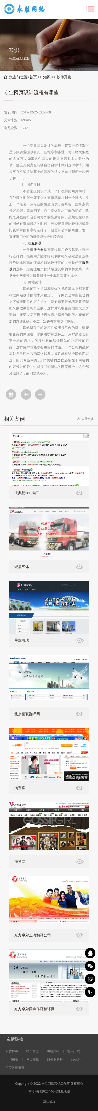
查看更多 (88, 419)
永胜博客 (11, 1051)
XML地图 (63, 1091)
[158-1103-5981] (90, 992)
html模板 (11, 1059)
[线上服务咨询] (90, 953)
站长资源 (32, 1051)
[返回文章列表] (11, 394)
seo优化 (76, 1059)
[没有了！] (26, 394)
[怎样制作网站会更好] (40, 394)
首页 (33, 76)
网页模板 (32, 1059)
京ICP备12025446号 (42, 1091)
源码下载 (73, 1051)
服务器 (36, 243)
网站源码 (53, 1051)
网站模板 (49, 1102)
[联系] (90, 979)
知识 (46, 76)
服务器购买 (55, 1059)
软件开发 (64, 76)
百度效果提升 (14, 1067)
